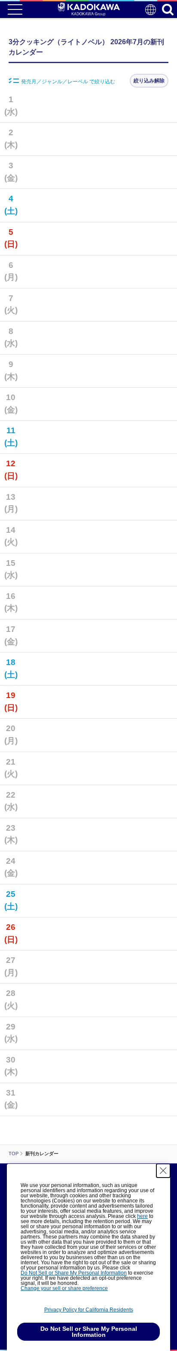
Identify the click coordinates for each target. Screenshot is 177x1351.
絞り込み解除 (149, 81)
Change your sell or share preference (64, 1288)
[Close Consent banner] (163, 1171)
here (142, 1216)
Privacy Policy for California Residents (88, 1310)
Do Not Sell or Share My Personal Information (74, 1272)
